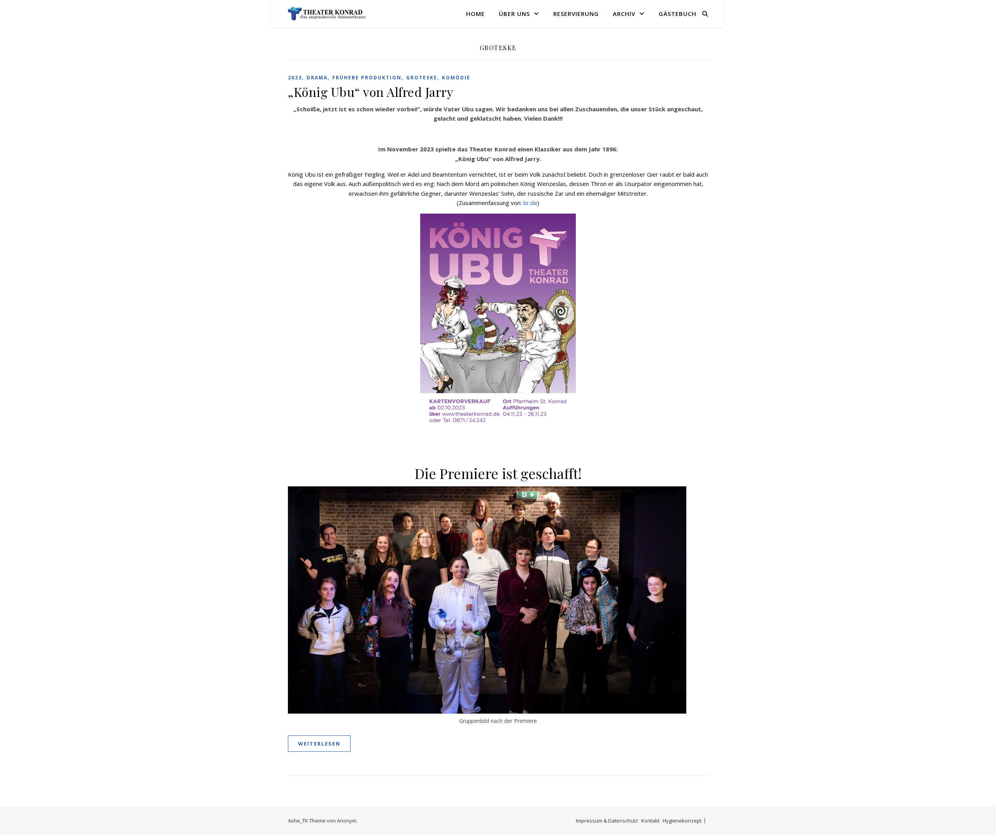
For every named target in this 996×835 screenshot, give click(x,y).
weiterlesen (319, 743)
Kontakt (650, 820)
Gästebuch (677, 14)
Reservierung (576, 14)
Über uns (514, 14)
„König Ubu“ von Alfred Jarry (370, 91)
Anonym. (347, 820)
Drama (317, 77)
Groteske (421, 77)
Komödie (456, 77)
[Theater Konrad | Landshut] (327, 14)
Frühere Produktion (367, 77)
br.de (530, 203)
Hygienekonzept (682, 820)
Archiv (624, 14)
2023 (295, 77)
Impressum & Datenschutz (607, 820)
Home (475, 14)
